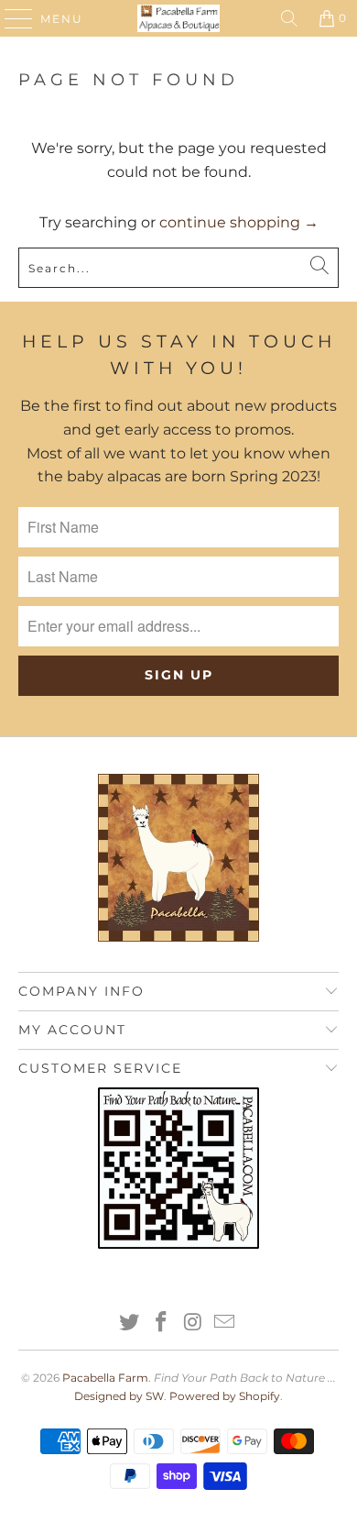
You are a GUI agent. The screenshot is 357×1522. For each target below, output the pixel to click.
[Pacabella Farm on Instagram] (194, 1323)
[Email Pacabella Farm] (225, 1323)
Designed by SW (119, 1396)
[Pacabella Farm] (179, 18)
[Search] (289, 18)
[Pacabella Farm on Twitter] (130, 1323)
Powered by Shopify (224, 1396)
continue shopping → (239, 222)
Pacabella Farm (105, 1377)
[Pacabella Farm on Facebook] (162, 1323)
